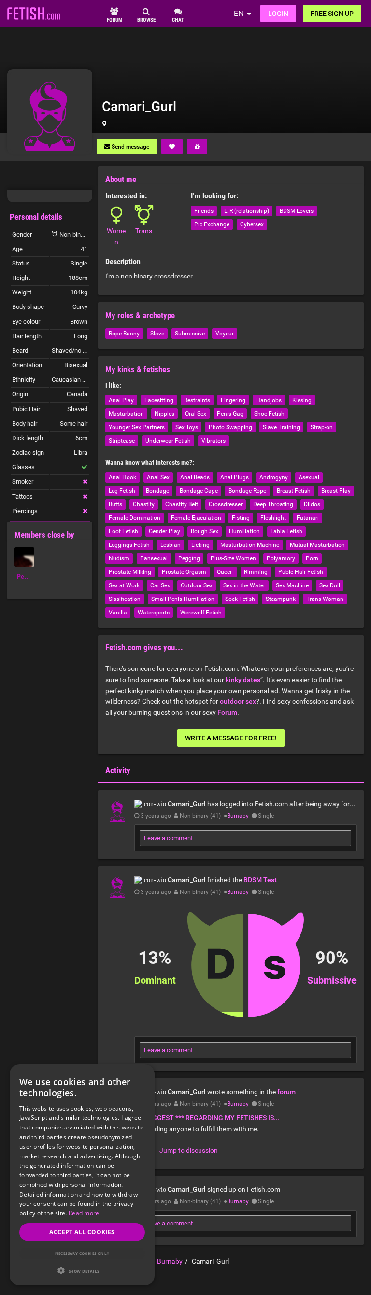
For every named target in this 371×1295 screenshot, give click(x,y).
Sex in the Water (244, 585)
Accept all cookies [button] (81, 1232)
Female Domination (134, 518)
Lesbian (170, 545)
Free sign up (332, 13)
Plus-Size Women (233, 558)
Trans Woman (324, 599)
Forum (227, 712)
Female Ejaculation (196, 518)
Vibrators (213, 440)
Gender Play (164, 531)
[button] (82, 1271)
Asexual (309, 477)
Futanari (308, 518)
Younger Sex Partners (137, 427)
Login (278, 13)
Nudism (119, 558)
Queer (225, 572)
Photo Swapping (230, 427)
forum (286, 1092)
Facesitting (158, 400)
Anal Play (121, 400)
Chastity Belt (181, 504)
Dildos (312, 504)
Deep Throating (273, 504)
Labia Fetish (286, 531)
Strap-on (322, 427)
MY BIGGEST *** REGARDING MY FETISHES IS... (207, 1118)
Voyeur (224, 333)
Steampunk (281, 599)
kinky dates (243, 679)
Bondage (157, 490)
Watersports (154, 612)
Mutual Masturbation (317, 545)
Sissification (125, 599)
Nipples (164, 413)
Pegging (189, 558)
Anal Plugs (234, 477)
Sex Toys (186, 427)
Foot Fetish (123, 531)
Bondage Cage (199, 490)
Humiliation (244, 531)
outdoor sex (238, 701)
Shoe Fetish (269, 413)
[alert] (82, 1174)
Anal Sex (158, 477)
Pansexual (154, 558)
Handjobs (269, 400)
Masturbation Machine (249, 545)
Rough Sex (204, 531)
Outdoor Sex (197, 585)
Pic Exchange (211, 224)
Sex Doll (329, 585)
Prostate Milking (130, 572)
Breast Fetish (294, 490)
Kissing (302, 400)
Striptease (122, 440)
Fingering (233, 400)
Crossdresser (226, 504)
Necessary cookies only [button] (82, 1253)
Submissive (190, 333)
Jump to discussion (188, 1150)
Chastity (144, 504)
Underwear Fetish (168, 440)
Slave (157, 333)
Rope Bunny (124, 333)
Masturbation (126, 413)
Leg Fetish (122, 490)
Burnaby (238, 815)
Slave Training (281, 427)
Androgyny (273, 477)
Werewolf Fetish (201, 612)
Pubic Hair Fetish (300, 572)
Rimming (256, 572)
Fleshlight (273, 518)
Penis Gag (230, 413)
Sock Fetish (240, 599)
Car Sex (160, 585)
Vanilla (118, 612)
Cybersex (252, 224)
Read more (84, 1213)
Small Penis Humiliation (182, 599)
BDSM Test (260, 880)
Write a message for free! (231, 738)
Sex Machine (292, 585)
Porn (312, 558)
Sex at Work (124, 585)
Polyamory (281, 558)
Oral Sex (195, 413)
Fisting (241, 518)
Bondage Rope (247, 490)
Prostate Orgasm (184, 572)
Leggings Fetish (129, 545)
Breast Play (336, 490)
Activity (117, 770)
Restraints (197, 400)
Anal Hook (122, 477)
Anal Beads (195, 477)
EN (238, 13)
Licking (200, 545)
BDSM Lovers (297, 211)
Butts (115, 504)
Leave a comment (168, 838)
